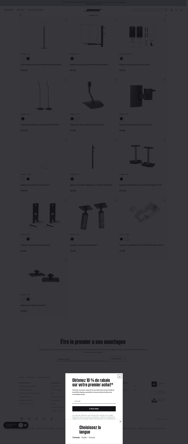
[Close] (120, 421)
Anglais (84, 437)
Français (92, 437)
